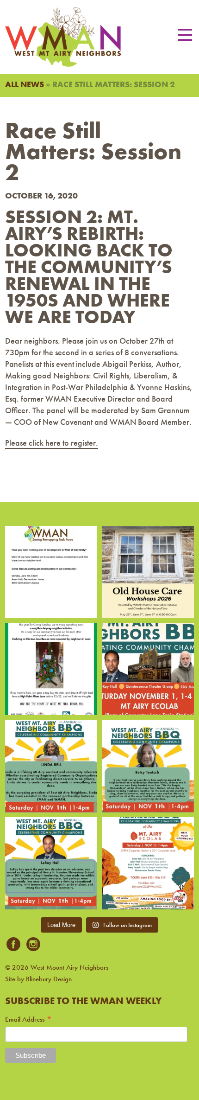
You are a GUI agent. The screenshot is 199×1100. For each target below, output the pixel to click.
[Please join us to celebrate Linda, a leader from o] (51, 766)
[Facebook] (13, 945)
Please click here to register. (51, 442)
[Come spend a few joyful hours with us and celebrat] (148, 669)
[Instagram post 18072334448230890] (148, 863)
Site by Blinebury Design (38, 979)
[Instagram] (33, 945)
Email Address (28, 1019)
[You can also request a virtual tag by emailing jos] (51, 669)
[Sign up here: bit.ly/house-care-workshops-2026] (148, 572)
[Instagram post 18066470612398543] (51, 572)
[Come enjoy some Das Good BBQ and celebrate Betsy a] (148, 766)
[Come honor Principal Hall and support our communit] (51, 863)
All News (24, 84)
